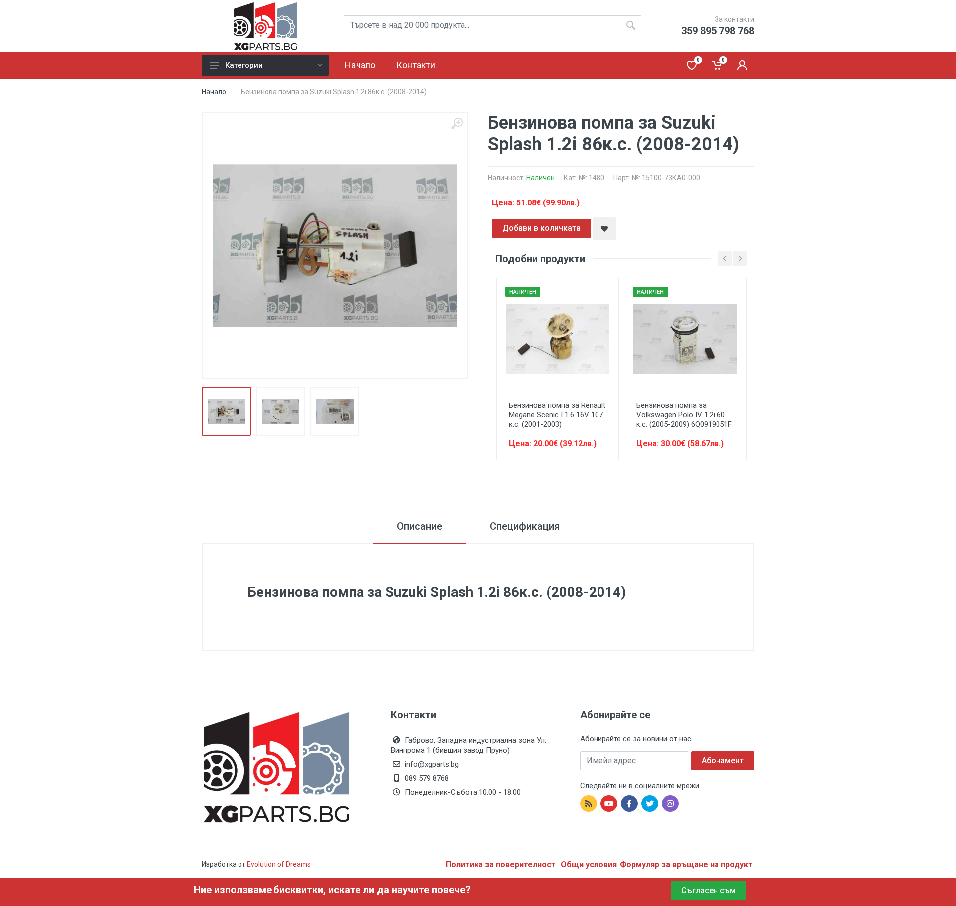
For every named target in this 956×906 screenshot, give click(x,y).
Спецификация (525, 526)
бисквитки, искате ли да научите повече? (372, 890)
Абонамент (723, 760)
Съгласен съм (708, 890)
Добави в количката (541, 228)
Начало (214, 92)
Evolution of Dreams (278, 864)
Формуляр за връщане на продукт (686, 864)
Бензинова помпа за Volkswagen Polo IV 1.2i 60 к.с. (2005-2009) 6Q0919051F (684, 415)
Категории (244, 65)
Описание (419, 526)
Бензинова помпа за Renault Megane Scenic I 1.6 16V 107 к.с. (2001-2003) (557, 415)
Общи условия (589, 864)
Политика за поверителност (502, 864)
